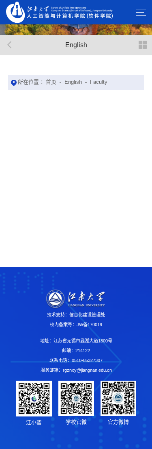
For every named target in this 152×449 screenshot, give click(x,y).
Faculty (98, 82)
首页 (51, 82)
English (73, 82)
